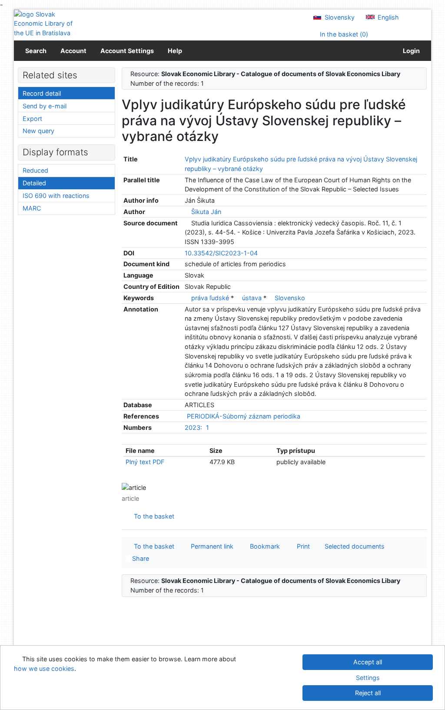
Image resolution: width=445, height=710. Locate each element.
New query (38, 130)
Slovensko (290, 297)
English (387, 17)
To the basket (152, 516)
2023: (193, 427)
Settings (368, 677)
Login (410, 50)
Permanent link (210, 546)
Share (139, 558)
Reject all (368, 693)
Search (35, 50)
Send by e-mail (44, 106)
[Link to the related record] (187, 211)
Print (301, 546)
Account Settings (127, 50)
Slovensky (339, 17)
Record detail (42, 93)
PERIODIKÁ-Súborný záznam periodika (243, 416)
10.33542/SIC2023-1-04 (221, 253)
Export (32, 118)
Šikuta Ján (206, 211)
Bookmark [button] (263, 546)
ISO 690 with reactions (56, 195)
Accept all (367, 662)
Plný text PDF (145, 462)
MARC (32, 208)
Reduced (35, 170)
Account (73, 50)
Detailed (34, 183)
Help (175, 50)
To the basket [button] (152, 546)
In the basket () (343, 34)
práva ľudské (211, 297)
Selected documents (354, 546)
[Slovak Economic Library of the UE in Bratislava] (43, 24)
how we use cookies (44, 668)
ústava (252, 297)
